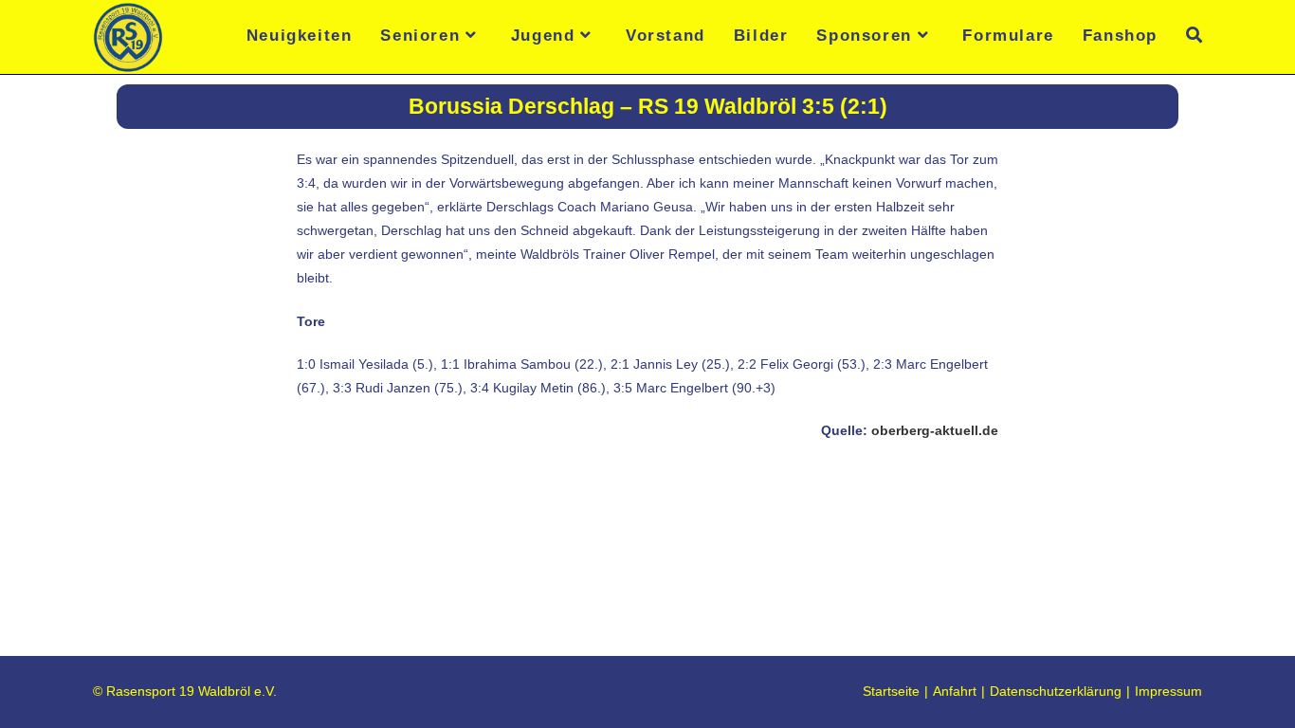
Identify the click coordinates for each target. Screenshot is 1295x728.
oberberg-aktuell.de (934, 430)
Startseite (891, 691)
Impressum (1168, 691)
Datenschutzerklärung (1056, 691)
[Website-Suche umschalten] (1194, 35)
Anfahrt (954, 691)
